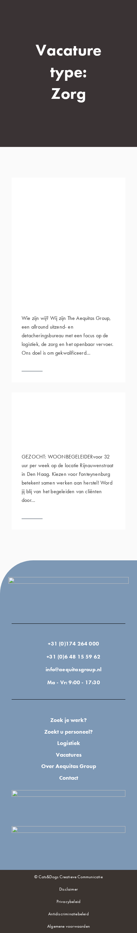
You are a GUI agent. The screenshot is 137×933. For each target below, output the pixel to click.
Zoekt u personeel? (68, 731)
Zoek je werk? (68, 720)
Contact (68, 777)
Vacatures (68, 754)
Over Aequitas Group (68, 766)
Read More (32, 368)
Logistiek (68, 743)
